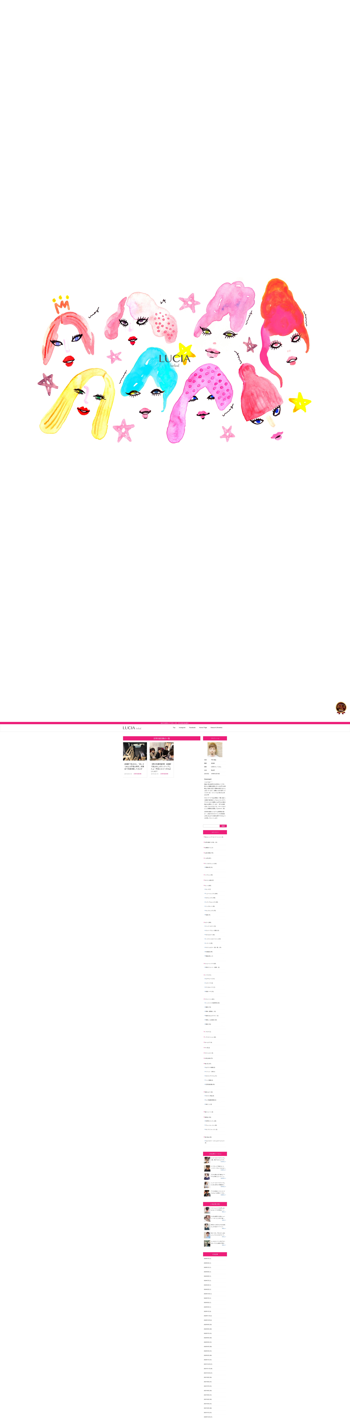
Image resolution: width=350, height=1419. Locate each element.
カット (206, 885)
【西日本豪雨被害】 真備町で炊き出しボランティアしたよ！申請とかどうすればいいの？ (161, 767)
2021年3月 (206, 1403)
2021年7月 (206, 1386)
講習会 (206, 1117)
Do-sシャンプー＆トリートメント (213, 837)
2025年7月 (206, 1258)
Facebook (192, 727)
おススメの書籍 (209, 1067)
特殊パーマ (208, 991)
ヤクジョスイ (208, 1053)
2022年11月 (207, 1315)
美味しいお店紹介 (210, 1020)
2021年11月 (207, 1368)
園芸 (207, 1007)
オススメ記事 (208, 880)
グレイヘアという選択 (211, 930)
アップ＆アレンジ (209, 863)
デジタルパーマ (209, 987)
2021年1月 (206, 1412)
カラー (206, 922)
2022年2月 (206, 1355)
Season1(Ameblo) (216, 727)
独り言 (206, 1063)
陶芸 (207, 1024)
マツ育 (206, 1047)
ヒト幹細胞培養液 (210, 1100)
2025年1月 (206, 1267)
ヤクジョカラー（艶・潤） (212, 947)
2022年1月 (206, 1359)
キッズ (207, 889)
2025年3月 (206, 1263)
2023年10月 (207, 1293)
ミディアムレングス (211, 902)
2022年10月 (207, 1320)
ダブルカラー (209, 934)
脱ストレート (208, 1112)
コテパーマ (208, 983)
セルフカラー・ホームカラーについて (215, 1141)
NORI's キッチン (210, 1121)
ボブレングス (209, 897)
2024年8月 (206, 1276)
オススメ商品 (209, 1095)
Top (174, 727)
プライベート (208, 999)
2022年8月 (206, 1329)
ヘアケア (207, 1031)
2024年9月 (206, 1271)
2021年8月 (206, 1381)
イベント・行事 (209, 1071)
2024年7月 (206, 1280)
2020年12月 (207, 1417)
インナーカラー (209, 926)
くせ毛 (206, 858)
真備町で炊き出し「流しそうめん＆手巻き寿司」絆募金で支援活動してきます (134, 766)
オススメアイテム (210, 1076)
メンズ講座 (208, 1080)
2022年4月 (206, 1346)
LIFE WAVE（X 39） (210, 842)
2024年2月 (206, 1289)
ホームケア (207, 1042)
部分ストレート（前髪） (212, 967)
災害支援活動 (209, 1084)
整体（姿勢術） (209, 1011)
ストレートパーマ (209, 963)
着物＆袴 (208, 867)
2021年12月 (207, 1364)
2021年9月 (206, 1377)
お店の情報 (207, 853)
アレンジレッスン (210, 1125)
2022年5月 (206, 1342)
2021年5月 (206, 1395)
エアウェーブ (209, 978)
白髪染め (208, 951)
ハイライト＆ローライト (212, 939)
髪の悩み (207, 1137)
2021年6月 (206, 1390)
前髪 (207, 915)
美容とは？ (207, 1092)
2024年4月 (206, 1285)
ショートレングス (210, 893)
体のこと (208, 1104)
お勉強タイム (208, 847)
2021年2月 (206, 1408)
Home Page (203, 727)
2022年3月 (206, 1351)
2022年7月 (206, 1333)
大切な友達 (207, 1058)
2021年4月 (206, 1399)
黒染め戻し (208, 956)
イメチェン (207, 875)
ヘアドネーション (209, 1037)
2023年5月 (206, 1302)
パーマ (206, 975)
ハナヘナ (208, 943)
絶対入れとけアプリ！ (211, 1015)
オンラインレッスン (211, 1129)
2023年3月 (206, 1307)
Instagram (182, 727)
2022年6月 (206, 1337)
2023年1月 (206, 1311)
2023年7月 (206, 1298)
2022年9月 (206, 1324)
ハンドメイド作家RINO (211, 1003)
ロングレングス (209, 910)
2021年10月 (207, 1373)
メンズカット (209, 906)
